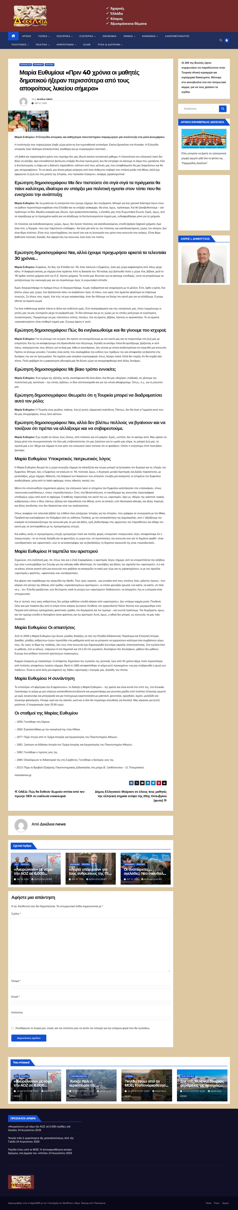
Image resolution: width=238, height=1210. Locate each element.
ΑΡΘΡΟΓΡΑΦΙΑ (65, 44)
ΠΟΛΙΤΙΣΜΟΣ (19, 44)
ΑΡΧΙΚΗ (26, 36)
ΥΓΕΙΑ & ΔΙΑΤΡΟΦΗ (109, 44)
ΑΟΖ (16, 864)
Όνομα (16, 981)
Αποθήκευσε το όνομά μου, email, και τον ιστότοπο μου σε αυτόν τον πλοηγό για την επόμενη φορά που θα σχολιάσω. (82, 1028)
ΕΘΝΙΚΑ (129, 36)
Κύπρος (129, 1076)
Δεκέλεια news (44, 99)
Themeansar (99, 1203)
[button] (221, 40)
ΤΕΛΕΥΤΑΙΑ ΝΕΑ (187, 1076)
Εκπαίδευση (25, 64)
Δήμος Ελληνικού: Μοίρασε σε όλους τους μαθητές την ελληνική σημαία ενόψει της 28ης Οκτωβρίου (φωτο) (131, 796)
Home (208, 1203)
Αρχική (225, 1203)
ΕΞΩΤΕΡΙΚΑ (86, 36)
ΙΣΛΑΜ (87, 44)
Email (15, 996)
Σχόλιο (16, 913)
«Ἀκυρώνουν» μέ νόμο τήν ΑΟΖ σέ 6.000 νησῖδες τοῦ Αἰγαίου (33, 873)
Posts (217, 1203)
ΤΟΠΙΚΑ (43, 36)
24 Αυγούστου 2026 (28, 1091)
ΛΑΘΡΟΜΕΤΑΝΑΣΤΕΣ (177, 36)
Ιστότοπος (17, 1012)
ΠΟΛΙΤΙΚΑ (42, 44)
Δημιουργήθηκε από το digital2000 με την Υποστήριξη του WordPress (41, 1203)
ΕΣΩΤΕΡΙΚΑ (64, 36)
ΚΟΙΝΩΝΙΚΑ (149, 36)
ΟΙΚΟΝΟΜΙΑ (109, 36)
